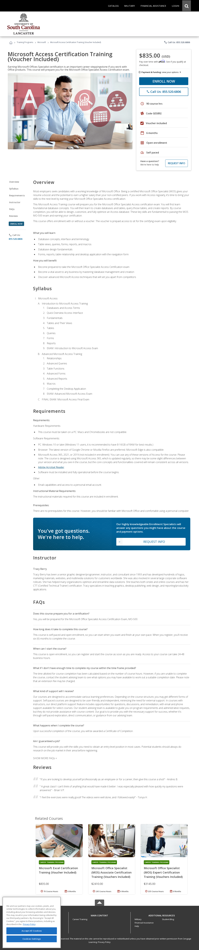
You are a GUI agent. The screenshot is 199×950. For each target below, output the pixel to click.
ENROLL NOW (164, 81)
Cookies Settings (32, 938)
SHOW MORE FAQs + (45, 758)
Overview (14, 181)
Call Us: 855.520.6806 (177, 42)
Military (138, 919)
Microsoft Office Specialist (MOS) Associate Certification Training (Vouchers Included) (111, 872)
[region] (31, 922)
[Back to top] (99, 914)
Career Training (80, 919)
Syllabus (13, 188)
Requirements (17, 195)
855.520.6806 (15, 238)
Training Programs (25, 42)
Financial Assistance (144, 922)
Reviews (13, 215)
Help (137, 926)
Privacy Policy (104, 942)
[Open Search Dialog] (186, 5)
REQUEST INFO (176, 163)
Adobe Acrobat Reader (51, 467)
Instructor (15, 202)
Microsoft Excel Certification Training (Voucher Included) (58, 870)
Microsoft (41, 42)
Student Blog (168, 919)
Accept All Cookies (32, 931)
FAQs (12, 209)
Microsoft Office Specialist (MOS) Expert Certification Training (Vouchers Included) (163, 872)
